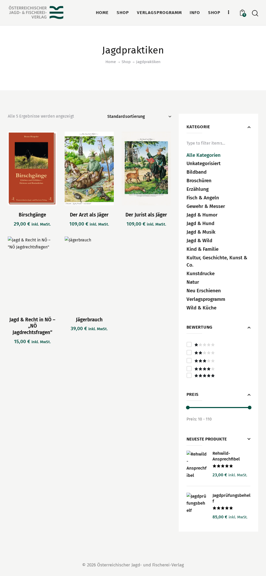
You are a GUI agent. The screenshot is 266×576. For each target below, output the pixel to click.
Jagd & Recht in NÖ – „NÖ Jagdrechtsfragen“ (32, 326)
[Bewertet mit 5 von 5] (218, 375)
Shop (126, 61)
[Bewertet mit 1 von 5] (218, 344)
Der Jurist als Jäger (146, 215)
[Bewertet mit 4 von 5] (218, 368)
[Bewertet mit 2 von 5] (218, 352)
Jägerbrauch (89, 320)
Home (110, 61)
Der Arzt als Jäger (89, 215)
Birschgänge (32, 215)
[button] (18, 168)
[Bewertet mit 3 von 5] (218, 360)
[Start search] (255, 13)
